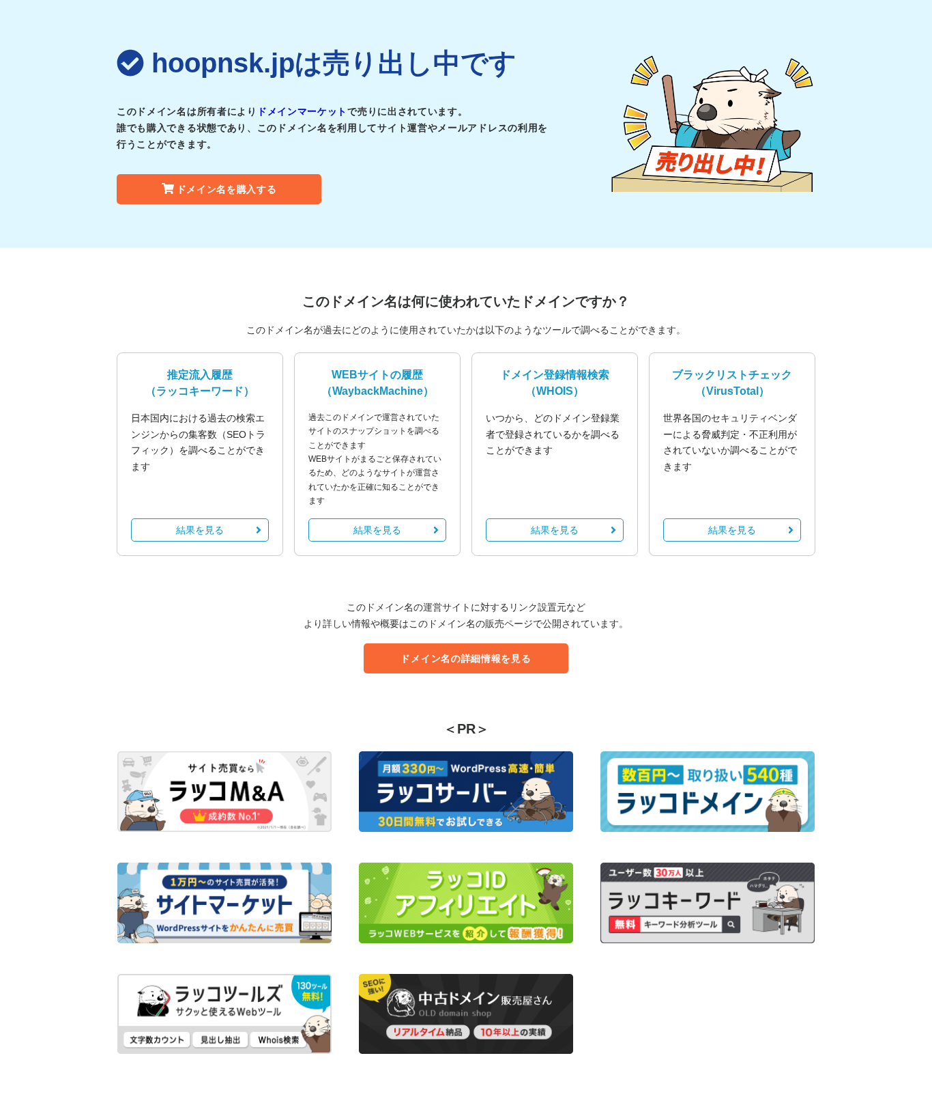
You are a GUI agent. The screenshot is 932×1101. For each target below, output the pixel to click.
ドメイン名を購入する (227, 189)
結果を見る (200, 530)
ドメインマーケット (302, 111)
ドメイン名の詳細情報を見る (466, 658)
